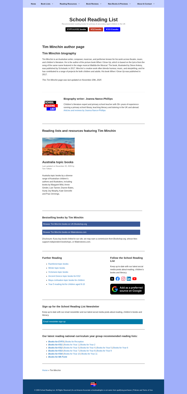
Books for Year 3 (71, 348)
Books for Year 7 (71, 351)
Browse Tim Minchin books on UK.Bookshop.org (65, 224)
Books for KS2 (55, 348)
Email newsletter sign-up (54, 321)
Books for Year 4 (87, 348)
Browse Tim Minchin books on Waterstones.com (64, 232)
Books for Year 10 (72, 354)
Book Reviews (92, 4)
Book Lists (45, 4)
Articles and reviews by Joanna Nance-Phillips (85, 110)
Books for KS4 (55, 354)
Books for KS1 (55, 345)
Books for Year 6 (120, 348)
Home (33, 4)
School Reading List (93, 19)
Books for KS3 (55, 351)
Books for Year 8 (87, 351)
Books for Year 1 (71, 345)
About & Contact (144, 4)
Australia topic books (57, 162)
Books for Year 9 (104, 351)
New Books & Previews (118, 4)
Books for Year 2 (87, 345)
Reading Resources (68, 4)
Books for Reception (74, 342)
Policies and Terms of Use (143, 390)
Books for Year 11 (89, 354)
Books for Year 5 (104, 348)
